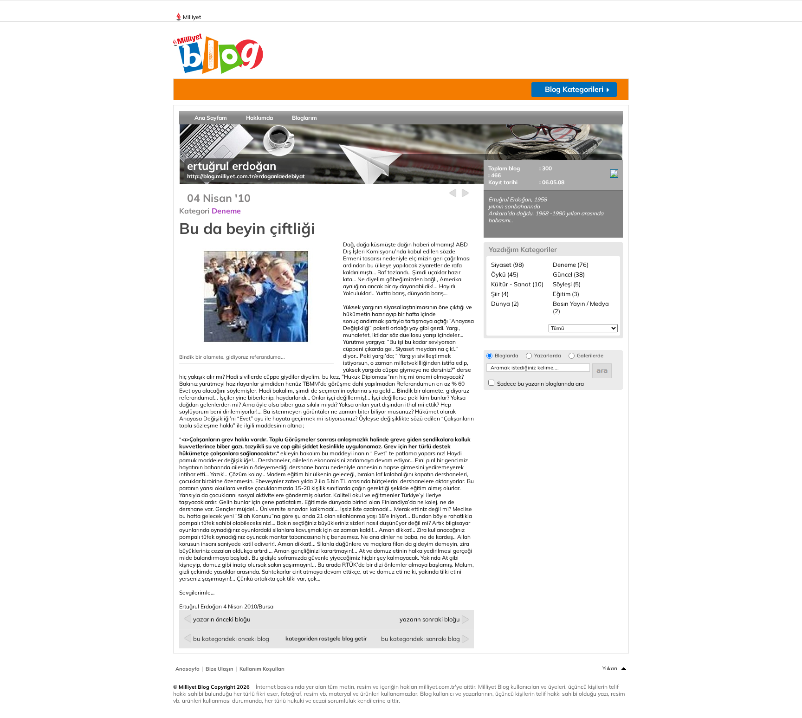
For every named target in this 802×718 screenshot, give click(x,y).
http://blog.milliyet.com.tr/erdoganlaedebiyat (246, 176)
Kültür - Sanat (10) (517, 284)
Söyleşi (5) (567, 284)
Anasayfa (187, 669)
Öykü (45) (504, 274)
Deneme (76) (571, 264)
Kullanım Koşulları (262, 669)
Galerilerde (590, 356)
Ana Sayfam (210, 117)
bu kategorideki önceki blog (231, 638)
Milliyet (192, 16)
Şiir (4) (500, 294)
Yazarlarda (547, 356)
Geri (453, 193)
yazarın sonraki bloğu (430, 619)
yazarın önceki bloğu (222, 619)
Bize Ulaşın (219, 669)
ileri (465, 193)
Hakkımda (259, 117)
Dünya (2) (505, 303)
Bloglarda (506, 356)
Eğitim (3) (566, 294)
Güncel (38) (569, 274)
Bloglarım (304, 117)
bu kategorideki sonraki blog (420, 638)
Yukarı (609, 668)
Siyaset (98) (507, 264)
